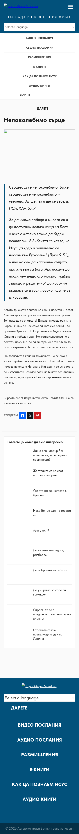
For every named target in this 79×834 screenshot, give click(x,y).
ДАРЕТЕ (25, 95)
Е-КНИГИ (39, 67)
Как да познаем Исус (39, 76)
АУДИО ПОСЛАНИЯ (39, 48)
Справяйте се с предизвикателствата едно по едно (52, 614)
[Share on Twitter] (30, 415)
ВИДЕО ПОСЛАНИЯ (39, 38)
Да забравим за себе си (50, 570)
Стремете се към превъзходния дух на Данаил (47, 634)
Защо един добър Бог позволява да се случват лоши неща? (50, 455)
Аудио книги (39, 86)
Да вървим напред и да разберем (49, 552)
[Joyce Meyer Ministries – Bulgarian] (22, 6)
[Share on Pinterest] (37, 415)
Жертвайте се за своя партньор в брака (48, 472)
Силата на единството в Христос (50, 492)
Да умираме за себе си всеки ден (49, 592)
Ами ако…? (41, 530)
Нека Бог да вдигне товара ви (52, 512)
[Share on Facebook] (22, 415)
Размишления (39, 57)
